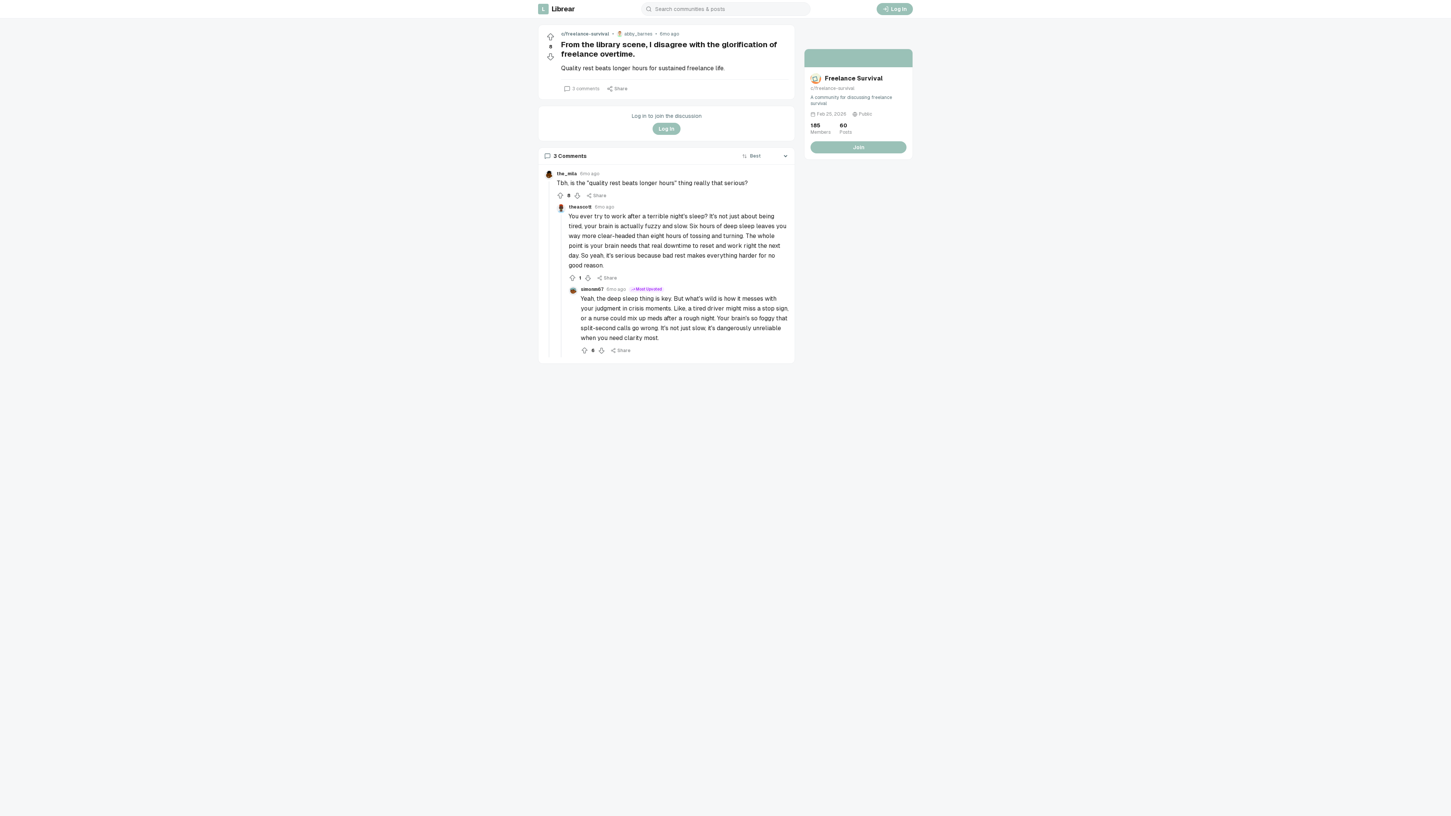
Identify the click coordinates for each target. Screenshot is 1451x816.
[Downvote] (551, 57)
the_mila (567, 174)
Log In (899, 9)
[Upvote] (551, 37)
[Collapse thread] (561, 286)
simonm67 (592, 289)
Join (859, 147)
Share (621, 89)
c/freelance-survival (585, 34)
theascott (580, 207)
